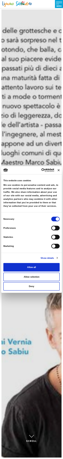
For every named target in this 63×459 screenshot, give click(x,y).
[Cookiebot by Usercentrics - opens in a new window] (41, 170)
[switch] (55, 228)
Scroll (31, 441)
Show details (47, 258)
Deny (31, 286)
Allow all (31, 267)
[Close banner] (59, 170)
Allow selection (31, 277)
